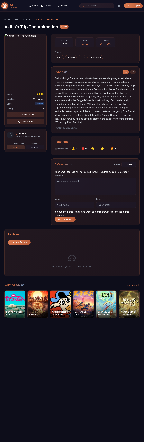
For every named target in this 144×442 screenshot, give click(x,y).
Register (35, 147)
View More (132, 285)
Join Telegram (133, 6)
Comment (59, 175)
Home (7, 19)
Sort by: (116, 164)
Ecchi (82, 57)
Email (98, 199)
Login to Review (19, 242)
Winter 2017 (27, 19)
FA (133, 72)
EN (125, 72)
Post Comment (65, 219)
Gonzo (85, 44)
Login (16, 147)
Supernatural (95, 57)
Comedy (71, 57)
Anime (16, 19)
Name (57, 199)
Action (59, 57)
